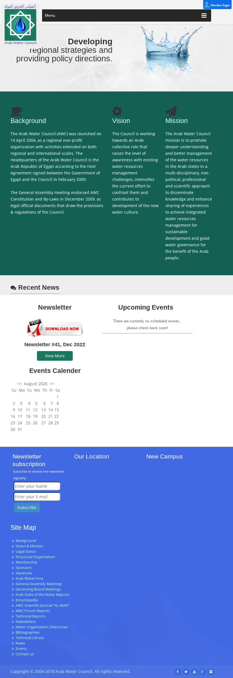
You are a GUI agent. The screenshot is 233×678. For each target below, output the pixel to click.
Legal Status (26, 551)
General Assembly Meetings (39, 584)
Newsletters (26, 621)
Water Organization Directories (42, 627)
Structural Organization (35, 557)
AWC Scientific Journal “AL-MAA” (42, 605)
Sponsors (24, 567)
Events (21, 648)
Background (26, 541)
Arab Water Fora (29, 578)
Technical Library (30, 638)
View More (55, 355)
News (20, 643)
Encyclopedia (27, 600)
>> (51, 383)
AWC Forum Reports (33, 611)
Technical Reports (30, 616)
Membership (26, 562)
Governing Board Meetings (38, 589)
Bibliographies (27, 632)
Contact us (25, 654)
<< (20, 383)
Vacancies (24, 573)
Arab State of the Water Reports (42, 594)
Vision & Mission (29, 546)
